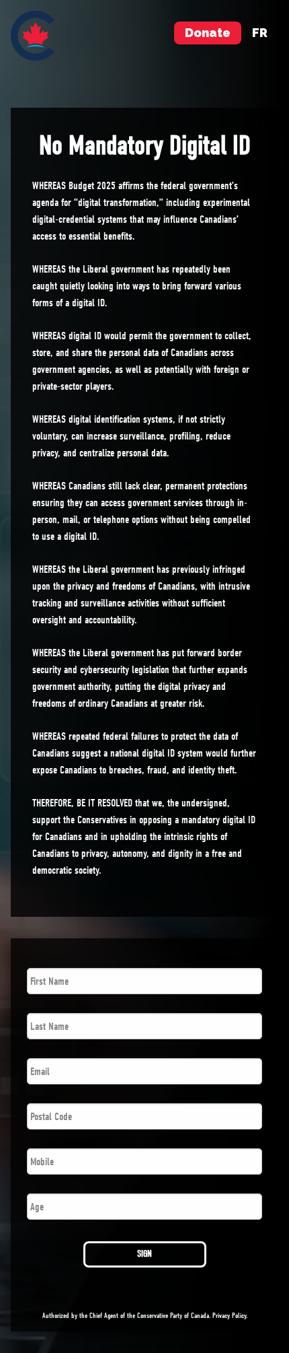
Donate (208, 33)
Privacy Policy (229, 1315)
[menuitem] (32, 36)
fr (259, 33)
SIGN (144, 1253)
